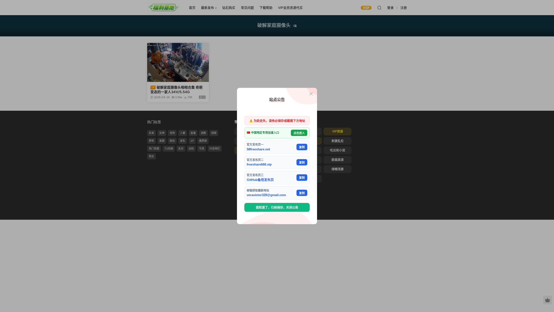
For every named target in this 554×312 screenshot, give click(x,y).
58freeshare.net (258, 149)
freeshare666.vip (259, 164)
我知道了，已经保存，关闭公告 (277, 207)
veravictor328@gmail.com (266, 195)
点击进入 (299, 132)
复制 (302, 147)
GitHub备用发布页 (260, 179)
